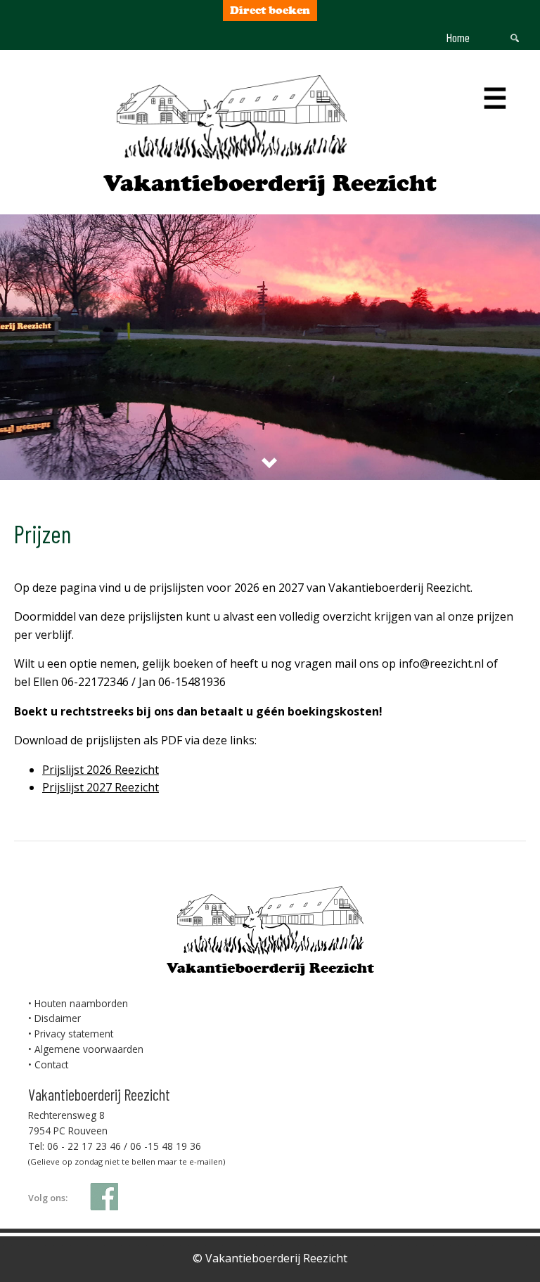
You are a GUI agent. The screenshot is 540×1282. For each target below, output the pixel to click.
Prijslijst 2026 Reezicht (100, 769)
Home (458, 37)
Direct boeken (270, 10)
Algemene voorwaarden (88, 1049)
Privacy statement (73, 1033)
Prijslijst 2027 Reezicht (100, 787)
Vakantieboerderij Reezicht (270, 183)
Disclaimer (57, 1018)
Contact (51, 1064)
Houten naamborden (81, 1003)
